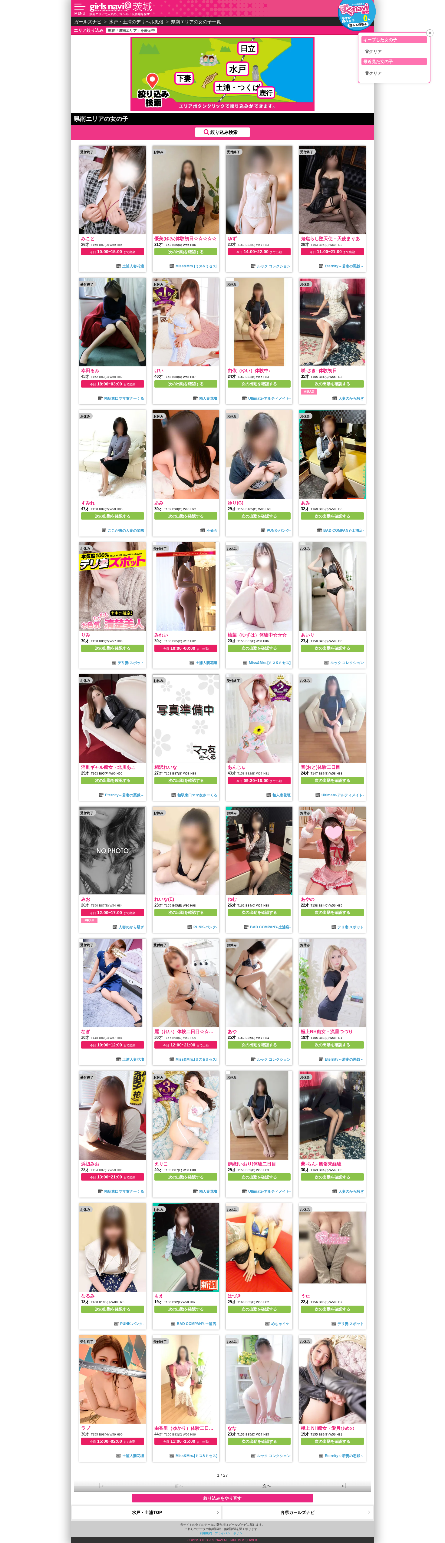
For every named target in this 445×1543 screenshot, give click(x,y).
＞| (344, 1485)
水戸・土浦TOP (147, 1512)
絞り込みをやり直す (222, 1498)
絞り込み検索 (224, 132)
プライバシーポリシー (230, 1533)
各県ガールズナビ (298, 1512)
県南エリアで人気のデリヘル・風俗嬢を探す (119, 14)
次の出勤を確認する (186, 251)
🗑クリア (373, 51)
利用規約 (206, 1533)
